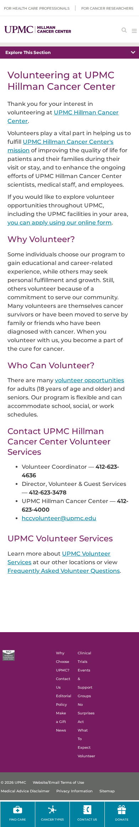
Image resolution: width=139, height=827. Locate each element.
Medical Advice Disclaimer (25, 791)
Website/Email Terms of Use (58, 782)
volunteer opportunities (89, 380)
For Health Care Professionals (37, 8)
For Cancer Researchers (107, 8)
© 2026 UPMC (13, 782)
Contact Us (87, 819)
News (61, 730)
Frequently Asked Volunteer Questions (63, 570)
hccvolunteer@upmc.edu (59, 518)
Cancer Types (52, 819)
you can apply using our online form (59, 222)
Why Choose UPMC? (63, 662)
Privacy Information (74, 791)
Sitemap (107, 791)
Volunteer (86, 756)
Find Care (17, 819)
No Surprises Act (86, 713)
